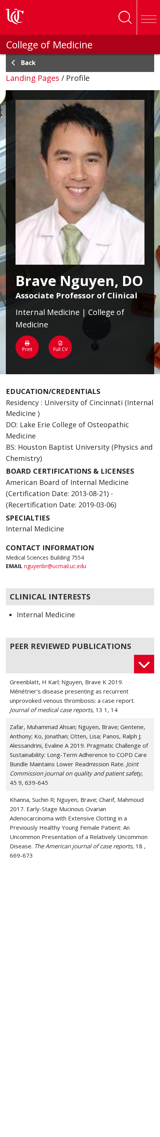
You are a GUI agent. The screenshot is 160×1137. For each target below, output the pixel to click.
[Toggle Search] (125, 17)
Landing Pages (32, 78)
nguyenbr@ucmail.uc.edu (55, 566)
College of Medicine (49, 44)
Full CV (60, 349)
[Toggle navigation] (148, 17)
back (28, 62)
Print (27, 349)
